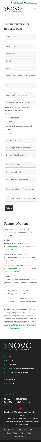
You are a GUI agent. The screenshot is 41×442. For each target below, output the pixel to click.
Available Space (12, 379)
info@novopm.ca (13, 328)
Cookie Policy (12, 433)
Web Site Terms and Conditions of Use (19, 430)
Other (10, 121)
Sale (10, 114)
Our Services (11, 364)
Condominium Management (17, 372)
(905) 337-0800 (18, 3)
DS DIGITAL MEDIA (19, 436)
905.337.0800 (21, 399)
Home (8, 356)
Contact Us (10, 383)
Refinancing (13, 118)
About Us (9, 360)
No (9, 133)
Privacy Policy (26, 433)
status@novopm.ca (12, 246)
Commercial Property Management (20, 368)
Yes (9, 130)
